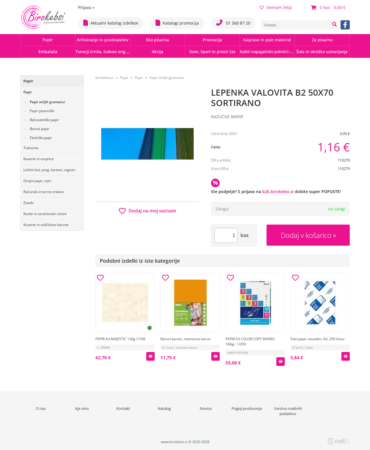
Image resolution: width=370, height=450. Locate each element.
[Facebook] (345, 24)
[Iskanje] (334, 24)
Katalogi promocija (181, 23)
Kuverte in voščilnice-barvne (46, 224)
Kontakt (123, 408)
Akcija (157, 51)
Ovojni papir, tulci (37, 180)
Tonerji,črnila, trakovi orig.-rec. (102, 51)
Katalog (164, 408)
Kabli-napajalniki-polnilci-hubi (267, 51)
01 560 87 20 (237, 23)
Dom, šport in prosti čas (212, 51)
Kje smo (82, 408)
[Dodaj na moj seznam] (100, 278)
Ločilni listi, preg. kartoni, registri (49, 169)
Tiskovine (30, 147)
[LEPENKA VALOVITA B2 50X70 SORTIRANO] (147, 144)
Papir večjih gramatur (47, 101)
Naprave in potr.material (267, 39)
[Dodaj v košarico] (150, 356)
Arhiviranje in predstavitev (102, 39)
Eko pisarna (157, 39)
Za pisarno (322, 39)
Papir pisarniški (42, 110)
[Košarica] (329, 7)
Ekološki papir (41, 137)
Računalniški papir (44, 119)
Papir (47, 39)
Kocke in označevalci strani (44, 213)
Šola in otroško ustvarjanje (322, 51)
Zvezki (28, 202)
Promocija (212, 39)
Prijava (86, 7)
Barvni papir (39, 128)
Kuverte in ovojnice (38, 158)
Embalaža (47, 51)
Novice (206, 408)
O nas (41, 408)
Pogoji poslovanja (247, 408)
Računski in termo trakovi (43, 191)
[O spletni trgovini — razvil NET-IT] (339, 441)
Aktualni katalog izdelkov (114, 23)
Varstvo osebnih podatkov (288, 411)
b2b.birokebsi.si (278, 191)
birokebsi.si (104, 77)
